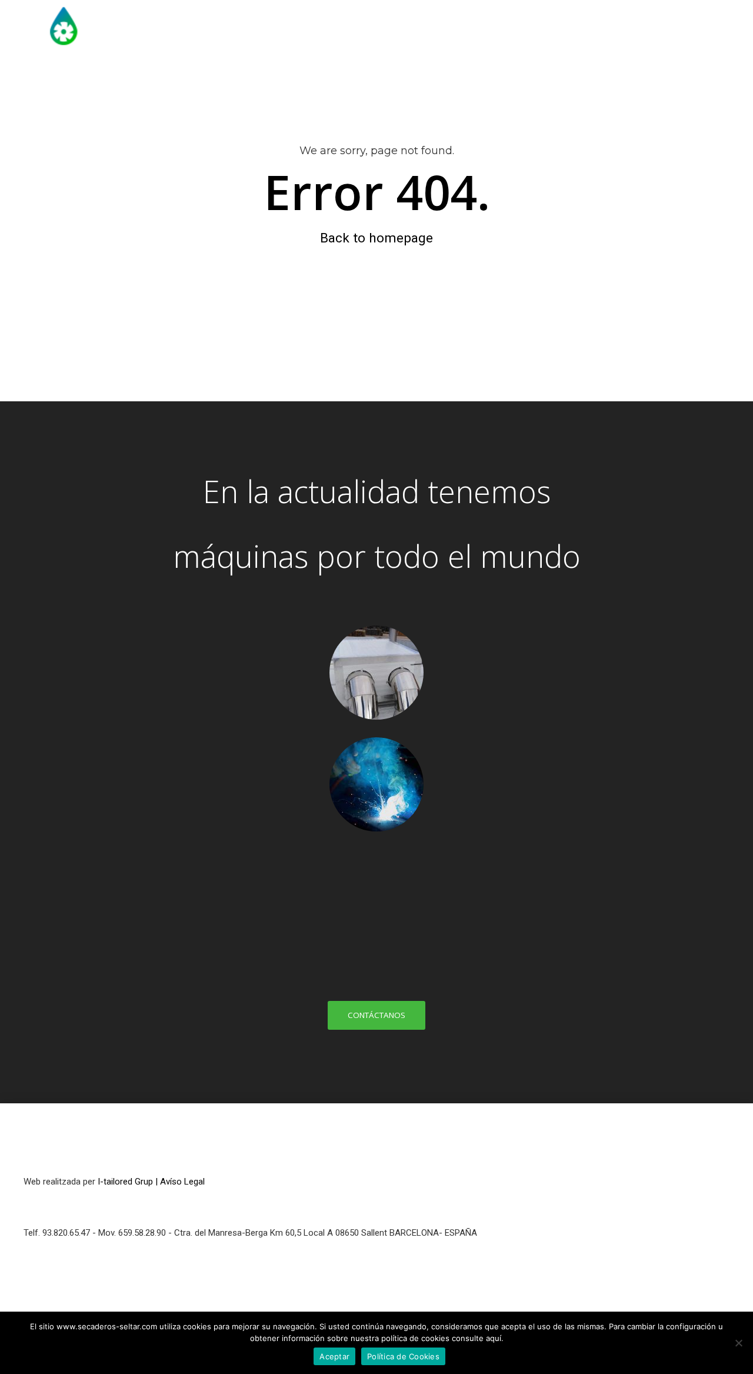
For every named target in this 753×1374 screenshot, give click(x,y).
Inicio (249, 79)
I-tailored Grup (125, 1181)
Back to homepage (376, 237)
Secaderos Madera (395, 79)
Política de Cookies (403, 1356)
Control (624, 79)
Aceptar (334, 1356)
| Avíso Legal (180, 1181)
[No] (738, 1343)
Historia (307, 79)
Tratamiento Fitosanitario (522, 79)
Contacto (691, 79)
